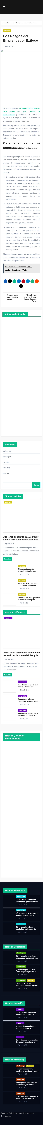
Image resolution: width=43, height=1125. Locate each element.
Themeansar (5, 1116)
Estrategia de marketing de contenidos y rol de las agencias (26, 1085)
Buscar (36, 485)
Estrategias (7, 457)
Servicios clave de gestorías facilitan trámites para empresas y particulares (29, 600)
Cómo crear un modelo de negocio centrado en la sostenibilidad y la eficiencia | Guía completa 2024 (21, 655)
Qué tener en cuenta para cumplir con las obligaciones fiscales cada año (21, 540)
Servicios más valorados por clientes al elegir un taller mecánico (27, 585)
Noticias (7, 30)
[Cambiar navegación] (4, 7)
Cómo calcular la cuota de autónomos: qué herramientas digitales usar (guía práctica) (28, 901)
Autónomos (7, 451)
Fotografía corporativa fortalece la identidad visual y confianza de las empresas (27, 1071)
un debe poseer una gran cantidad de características (21, 111)
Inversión (6, 462)
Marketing (6, 468)
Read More (7, 559)
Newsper (28, 1113)
